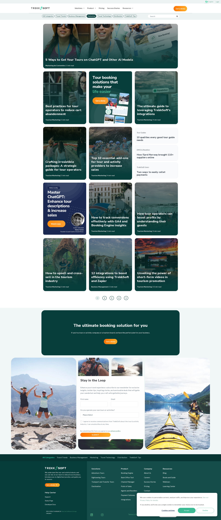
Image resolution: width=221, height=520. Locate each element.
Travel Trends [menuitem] (61, 16)
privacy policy (115, 431)
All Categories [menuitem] (48, 16)
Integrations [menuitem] (126, 499)
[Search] (177, 16)
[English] (206, 2)
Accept (186, 510)
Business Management (99, 287)
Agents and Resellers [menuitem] (129, 491)
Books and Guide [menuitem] (169, 477)
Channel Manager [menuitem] (128, 482)
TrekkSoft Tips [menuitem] (130, 16)
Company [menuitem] (148, 469)
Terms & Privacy (134, 514)
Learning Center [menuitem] (169, 486)
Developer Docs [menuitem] (50, 504)
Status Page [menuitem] (49, 501)
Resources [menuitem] (127, 8)
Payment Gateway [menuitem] (128, 495)
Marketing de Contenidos (55, 65)
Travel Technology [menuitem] (104, 16)
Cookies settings (168, 510)
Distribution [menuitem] (118, 16)
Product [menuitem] (90, 8)
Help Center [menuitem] (50, 492)
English (210, 2)
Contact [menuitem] (147, 491)
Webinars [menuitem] (166, 482)
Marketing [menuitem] (91, 16)
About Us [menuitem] (147, 473)
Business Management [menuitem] (77, 16)
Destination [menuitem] (96, 486)
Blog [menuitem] (164, 473)
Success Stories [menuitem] (113, 8)
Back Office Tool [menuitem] (127, 477)
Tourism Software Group (68, 511)
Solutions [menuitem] (78, 8)
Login (217, 2)
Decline (205, 510)
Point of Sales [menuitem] (126, 486)
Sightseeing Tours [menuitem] (98, 477)
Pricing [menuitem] (101, 8)
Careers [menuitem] (147, 477)
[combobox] (164, 16)
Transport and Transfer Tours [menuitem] (103, 482)
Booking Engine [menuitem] (127, 473)
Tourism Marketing (52, 120)
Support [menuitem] (48, 497)
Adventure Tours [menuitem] (98, 473)
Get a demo (180, 9)
